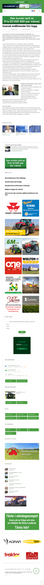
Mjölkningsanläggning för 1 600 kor (15, 472)
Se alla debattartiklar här (16, 150)
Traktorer (8, 429)
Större (8, 324)
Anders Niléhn (14, 29)
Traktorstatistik (20, 414)
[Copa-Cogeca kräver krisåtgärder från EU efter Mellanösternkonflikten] (8, 128)
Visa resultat (22, 333)
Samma (8, 326)
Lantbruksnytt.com (18, 569)
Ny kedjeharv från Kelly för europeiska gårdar (17, 487)
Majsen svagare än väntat (14, 189)
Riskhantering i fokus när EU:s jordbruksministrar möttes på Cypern (21, 134)
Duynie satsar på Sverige (13, 182)
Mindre (8, 328)
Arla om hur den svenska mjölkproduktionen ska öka (21, 194)
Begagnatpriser (9, 414)
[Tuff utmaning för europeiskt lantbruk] (35, 128)
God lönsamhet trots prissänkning (15, 483)
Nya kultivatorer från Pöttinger (15, 178)
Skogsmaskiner (9, 433)
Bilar (29, 429)
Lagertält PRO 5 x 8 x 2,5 (20, 393)
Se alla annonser (9, 402)
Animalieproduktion (26, 29)
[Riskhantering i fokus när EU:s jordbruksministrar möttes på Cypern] (22, 128)
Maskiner (19, 429)
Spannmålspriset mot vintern (14, 479)
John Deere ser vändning (13, 476)
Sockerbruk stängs (12, 468)
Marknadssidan (31, 414)
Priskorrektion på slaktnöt (13, 491)
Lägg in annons (20, 402)
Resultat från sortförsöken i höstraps (17, 185)
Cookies (6, 575)
